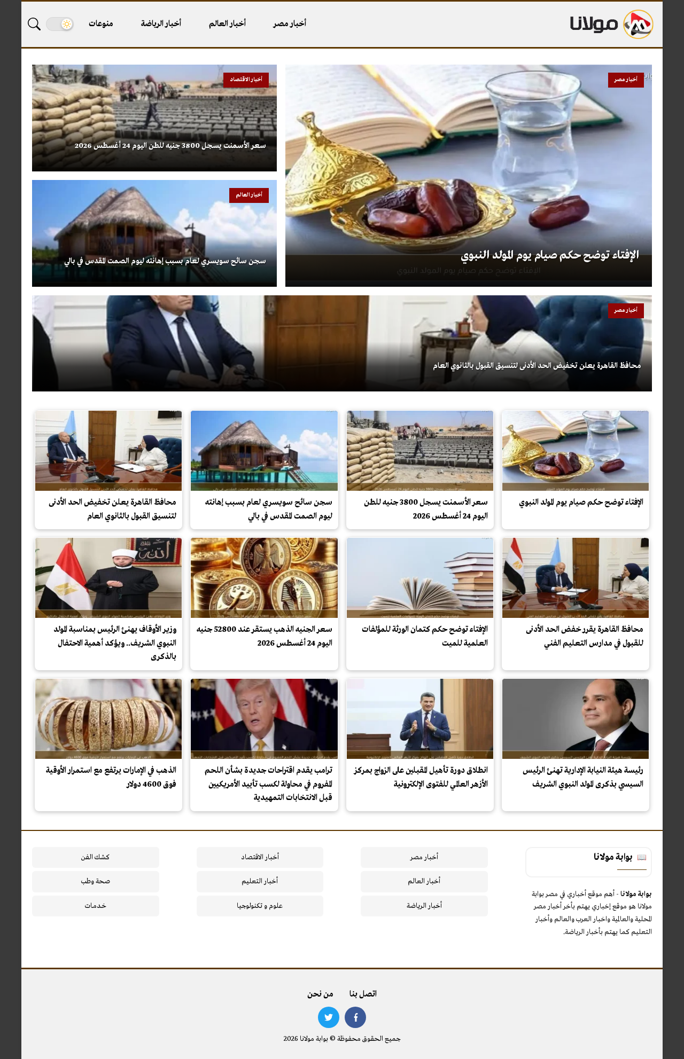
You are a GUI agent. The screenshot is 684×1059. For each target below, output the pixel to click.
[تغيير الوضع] (60, 24)
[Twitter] (328, 1017)
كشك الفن (95, 857)
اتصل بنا (363, 994)
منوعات (101, 24)
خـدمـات (95, 906)
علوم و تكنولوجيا (260, 906)
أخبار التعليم (260, 881)
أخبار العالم (227, 24)
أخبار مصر (290, 24)
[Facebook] (355, 1017)
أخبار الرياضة (161, 24)
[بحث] (34, 24)
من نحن (320, 994)
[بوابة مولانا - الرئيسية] (610, 24)
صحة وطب (95, 881)
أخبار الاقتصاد (260, 857)
